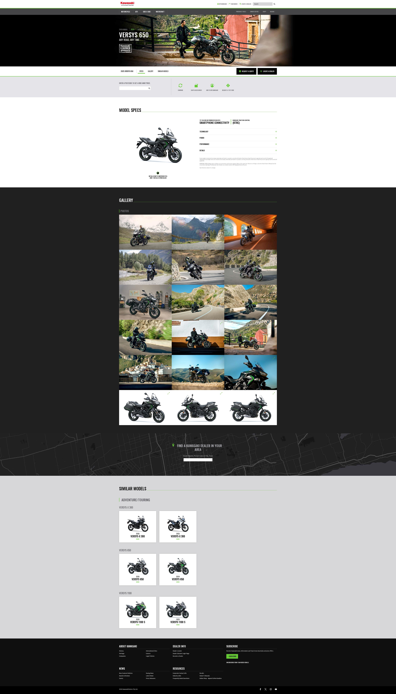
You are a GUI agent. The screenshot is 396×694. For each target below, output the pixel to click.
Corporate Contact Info (180, 673)
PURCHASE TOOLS (241, 12)
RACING (272, 12)
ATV (136, 12)
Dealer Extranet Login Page (181, 653)
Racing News (150, 673)
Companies (122, 656)
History (121, 651)
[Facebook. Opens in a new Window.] (260, 689)
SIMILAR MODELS (163, 71)
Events (121, 678)
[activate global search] (274, 4)
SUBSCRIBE (232, 656)
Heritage (121, 653)
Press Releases (150, 678)
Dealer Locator (177, 651)
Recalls (202, 673)
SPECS (141, 71)
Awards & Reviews (124, 676)
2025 (132, 29)
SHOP (264, 12)
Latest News (149, 676)
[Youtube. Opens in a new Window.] (276, 689)
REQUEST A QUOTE (247, 71)
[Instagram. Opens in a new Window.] (271, 689)
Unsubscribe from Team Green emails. (237, 662)
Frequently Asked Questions (181, 678)
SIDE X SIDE (147, 12)
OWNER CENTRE (254, 12)
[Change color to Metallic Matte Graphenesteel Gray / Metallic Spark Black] (158, 173)
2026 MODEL (123, 29)
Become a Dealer (178, 656)
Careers (148, 653)
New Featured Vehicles (126, 673)
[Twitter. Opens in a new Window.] (266, 689)
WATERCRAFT (160, 12)
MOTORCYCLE (125, 12)
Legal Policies (150, 656)
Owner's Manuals (205, 676)
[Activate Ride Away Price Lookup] (149, 88)
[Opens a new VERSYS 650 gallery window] (145, 232)
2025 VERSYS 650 (127, 71)
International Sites (151, 651)
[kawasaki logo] (127, 4)
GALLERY (150, 71)
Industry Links (177, 676)
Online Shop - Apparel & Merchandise (211, 678)
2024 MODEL (141, 29)
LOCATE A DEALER (268, 71)
